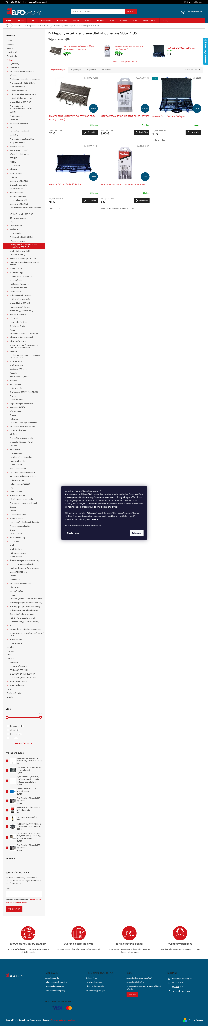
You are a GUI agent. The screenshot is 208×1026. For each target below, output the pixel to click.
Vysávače (14, 229)
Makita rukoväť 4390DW (20, 484)
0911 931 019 (177, 982)
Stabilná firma (91, 978)
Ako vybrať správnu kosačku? (139, 978)
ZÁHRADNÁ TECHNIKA (19, 670)
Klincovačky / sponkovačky (21, 310)
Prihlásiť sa (14, 909)
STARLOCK (14, 67)
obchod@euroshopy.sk (182, 978)
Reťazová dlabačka (18, 495)
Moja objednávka (52, 978)
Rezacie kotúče (16, 188)
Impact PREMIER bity (18, 572)
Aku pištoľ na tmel (17, 142)
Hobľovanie (15, 119)
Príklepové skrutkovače (20, 299)
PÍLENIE (13, 162)
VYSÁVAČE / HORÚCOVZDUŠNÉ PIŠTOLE (26, 333)
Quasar (13, 507)
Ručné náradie (16, 464)
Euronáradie (12, 56)
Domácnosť (12, 52)
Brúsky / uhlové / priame (20, 295)
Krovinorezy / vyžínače (19, 376)
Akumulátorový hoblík (19, 123)
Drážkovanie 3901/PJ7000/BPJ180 (24, 392)
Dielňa (9, 40)
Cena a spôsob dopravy (55, 990)
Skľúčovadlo (15, 449)
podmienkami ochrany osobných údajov (23, 901)
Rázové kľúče (15, 411)
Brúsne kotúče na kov (19, 185)
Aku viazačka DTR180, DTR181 (22, 83)
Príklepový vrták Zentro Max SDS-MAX (26, 598)
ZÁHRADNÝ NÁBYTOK (19, 681)
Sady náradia (15, 233)
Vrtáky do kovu (16, 518)
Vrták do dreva (16, 549)
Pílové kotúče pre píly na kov (22, 499)
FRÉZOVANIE (15, 165)
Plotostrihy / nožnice (19, 322)
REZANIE (13, 158)
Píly (11, 221)
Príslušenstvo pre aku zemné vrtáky (25, 79)
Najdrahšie (91, 69)
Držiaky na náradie (17, 326)
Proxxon (10, 651)
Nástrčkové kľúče (17, 407)
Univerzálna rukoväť (18, 200)
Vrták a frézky (16, 361)
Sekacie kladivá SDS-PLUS (21, 98)
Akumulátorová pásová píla (21, 438)
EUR (186, 2)
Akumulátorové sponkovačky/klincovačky (21, 107)
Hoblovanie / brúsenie (19, 284)
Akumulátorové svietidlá (20, 583)
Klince (12, 330)
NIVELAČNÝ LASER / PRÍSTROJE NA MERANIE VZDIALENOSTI (24, 346)
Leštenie (13, 445)
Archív (132, 994)
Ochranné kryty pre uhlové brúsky (24, 621)
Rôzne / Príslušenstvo (19, 154)
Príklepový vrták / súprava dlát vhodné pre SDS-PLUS (24, 246)
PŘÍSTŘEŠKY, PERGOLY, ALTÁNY (23, 677)
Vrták (12, 545)
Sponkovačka (15, 579)
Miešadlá (13, 434)
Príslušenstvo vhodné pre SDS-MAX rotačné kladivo (25, 356)
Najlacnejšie (76, 69)
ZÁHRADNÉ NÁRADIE (18, 341)
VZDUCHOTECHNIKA (18, 196)
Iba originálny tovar (94, 982)
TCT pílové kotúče (18, 218)
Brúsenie (13, 177)
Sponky (13, 575)
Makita (10, 60)
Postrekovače (16, 643)
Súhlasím (136, 533)
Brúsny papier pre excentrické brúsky (26, 602)
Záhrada (10, 44)
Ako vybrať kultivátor (136, 982)
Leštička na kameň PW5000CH (22, 472)
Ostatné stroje (16, 225)
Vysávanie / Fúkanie (18, 369)
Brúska (13, 415)
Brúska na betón (17, 480)
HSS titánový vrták (18, 553)
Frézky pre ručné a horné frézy (23, 94)
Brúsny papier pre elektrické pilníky (25, 606)
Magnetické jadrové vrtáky (21, 403)
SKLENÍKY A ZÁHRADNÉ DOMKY (22, 674)
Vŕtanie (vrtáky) (16, 272)
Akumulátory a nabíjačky (20, 131)
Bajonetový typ (16, 192)
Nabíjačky (14, 135)
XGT (11, 625)
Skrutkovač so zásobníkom (21, 457)
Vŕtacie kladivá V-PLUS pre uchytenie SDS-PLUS (25, 209)
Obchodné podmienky (54, 986)
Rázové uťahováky (18, 314)
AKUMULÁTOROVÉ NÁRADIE (21, 276)
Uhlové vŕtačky (16, 280)
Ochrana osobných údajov (56, 982)
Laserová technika (17, 461)
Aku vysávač (15, 396)
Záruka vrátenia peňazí (95, 986)
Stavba (10, 48)
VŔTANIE (13, 169)
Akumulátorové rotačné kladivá (23, 139)
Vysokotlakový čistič (18, 150)
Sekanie (13, 351)
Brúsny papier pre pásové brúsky (24, 610)
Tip (13, 738)
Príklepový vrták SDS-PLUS (21, 237)
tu (99, 525)
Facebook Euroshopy (181, 991)
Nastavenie (73, 533)
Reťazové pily (16, 639)
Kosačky (13, 373)
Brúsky (13, 530)
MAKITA (13, 112)
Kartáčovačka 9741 (18, 468)
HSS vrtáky (14, 541)
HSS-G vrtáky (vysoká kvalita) (22, 618)
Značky (10, 697)
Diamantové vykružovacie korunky (24, 522)
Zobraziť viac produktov (123, 61)
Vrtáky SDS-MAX (16, 268)
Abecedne (106, 69)
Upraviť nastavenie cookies (63, 1020)
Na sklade (16, 726)
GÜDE (9, 654)
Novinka (15, 734)
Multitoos (14, 419)
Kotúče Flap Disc (17, 365)
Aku (11, 127)
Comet (13, 510)
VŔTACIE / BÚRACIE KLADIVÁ (21, 337)
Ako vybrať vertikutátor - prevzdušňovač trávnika (144, 988)
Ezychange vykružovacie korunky (24, 503)
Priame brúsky (16, 453)
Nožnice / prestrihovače (20, 307)
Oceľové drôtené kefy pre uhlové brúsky (24, 263)
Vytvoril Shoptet (196, 1020)
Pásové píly (15, 587)
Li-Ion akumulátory (17, 86)
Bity (11, 487)
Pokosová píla (16, 388)
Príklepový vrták (18, 241)
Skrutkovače (15, 291)
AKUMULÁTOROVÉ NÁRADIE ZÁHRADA (25, 629)
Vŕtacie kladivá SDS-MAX (20, 303)
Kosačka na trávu (17, 146)
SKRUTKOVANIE (16, 173)
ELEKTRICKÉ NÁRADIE (19, 666)
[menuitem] (8, 20)
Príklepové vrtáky (17, 254)
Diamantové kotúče (18, 514)
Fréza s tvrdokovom (18, 90)
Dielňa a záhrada (14, 693)
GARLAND (14, 662)
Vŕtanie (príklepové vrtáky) (21, 442)
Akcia (14, 730)
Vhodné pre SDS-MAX (19, 204)
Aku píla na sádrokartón (20, 526)
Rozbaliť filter (22, 743)
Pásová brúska (16, 384)
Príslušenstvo (16, 116)
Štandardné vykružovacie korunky (24, 560)
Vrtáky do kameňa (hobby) (21, 251)
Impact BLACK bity (17, 537)
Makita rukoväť (16, 491)
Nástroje (13, 75)
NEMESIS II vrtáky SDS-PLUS (21, 214)
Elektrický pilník (16, 399)
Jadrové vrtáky (16, 591)
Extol (9, 689)
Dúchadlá (14, 318)
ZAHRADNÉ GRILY (17, 685)
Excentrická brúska (18, 430)
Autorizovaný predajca (95, 990)
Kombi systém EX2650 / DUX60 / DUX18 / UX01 (26, 634)
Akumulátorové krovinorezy (22, 71)
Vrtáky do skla (16, 556)
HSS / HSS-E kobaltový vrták (22, 564)
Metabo (10, 647)
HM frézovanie (16, 533)
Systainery (14, 63)
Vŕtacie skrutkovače (18, 287)
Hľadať (131, 11)
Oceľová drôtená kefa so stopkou (24, 568)
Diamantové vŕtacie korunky (22, 614)
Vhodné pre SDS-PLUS (19, 181)
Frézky (13, 595)
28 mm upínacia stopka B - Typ (23, 258)
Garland (10, 658)
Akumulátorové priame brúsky (23, 476)
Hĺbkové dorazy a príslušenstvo (23, 422)
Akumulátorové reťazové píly (22, 426)
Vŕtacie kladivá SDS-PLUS (20, 102)
